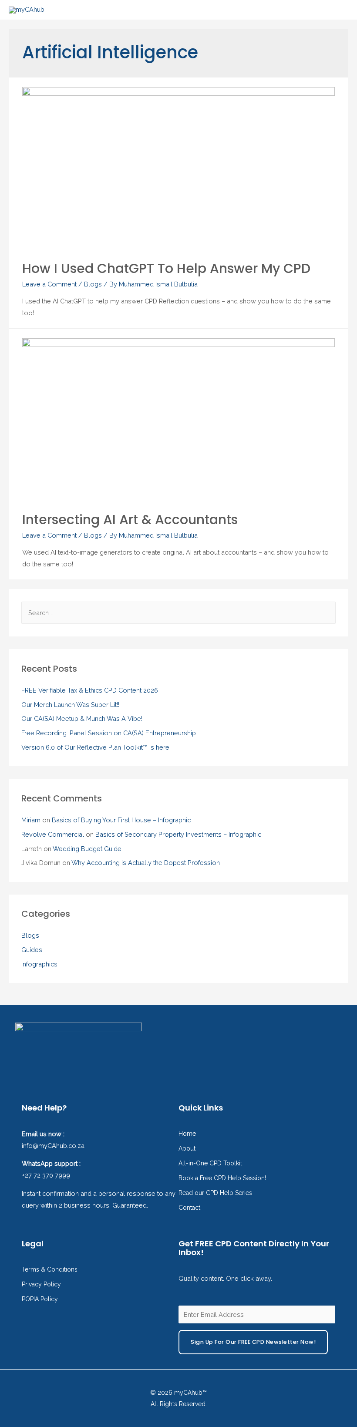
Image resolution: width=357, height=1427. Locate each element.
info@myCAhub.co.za (53, 1145)
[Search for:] (178, 612)
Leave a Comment (49, 284)
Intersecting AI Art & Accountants (130, 519)
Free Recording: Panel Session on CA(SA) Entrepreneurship (108, 733)
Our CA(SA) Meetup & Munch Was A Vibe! (81, 718)
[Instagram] (320, 1029)
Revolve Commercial (52, 834)
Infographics (39, 964)
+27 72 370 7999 (46, 1175)
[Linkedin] (345, 1029)
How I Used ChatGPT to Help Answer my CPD (166, 268)
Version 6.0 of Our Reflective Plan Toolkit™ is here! (96, 747)
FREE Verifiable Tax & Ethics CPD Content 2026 (89, 690)
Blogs (93, 284)
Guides (31, 949)
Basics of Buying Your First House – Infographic (121, 820)
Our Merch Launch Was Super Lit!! (70, 704)
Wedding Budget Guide (87, 848)
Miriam (30, 820)
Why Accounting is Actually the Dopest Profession (145, 862)
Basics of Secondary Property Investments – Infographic (178, 834)
